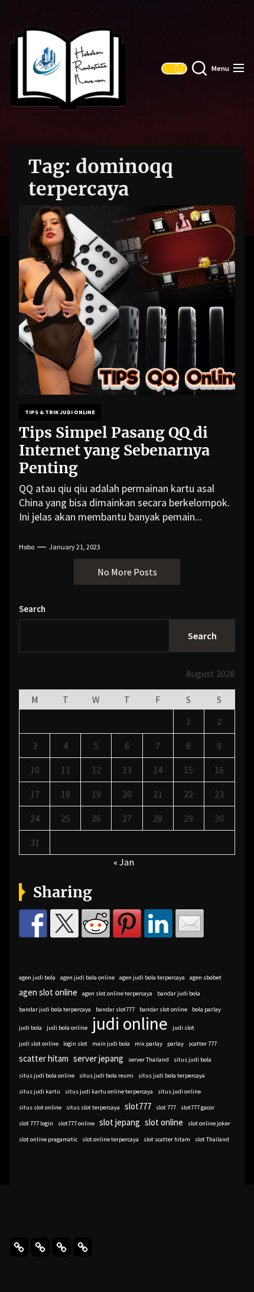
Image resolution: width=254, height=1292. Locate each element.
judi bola (30, 1027)
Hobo (26, 546)
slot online (164, 1122)
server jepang (98, 1058)
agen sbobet (206, 977)
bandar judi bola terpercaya (55, 1009)
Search (32, 608)
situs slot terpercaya (93, 1107)
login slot (75, 1043)
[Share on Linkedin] (158, 923)
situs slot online (40, 1107)
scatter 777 (202, 1043)
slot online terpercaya (110, 1139)
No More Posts (127, 572)
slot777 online (76, 1123)
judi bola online (67, 1027)
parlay (175, 1043)
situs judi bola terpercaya (171, 1075)
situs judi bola (192, 1059)
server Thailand (148, 1059)
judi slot (183, 1027)
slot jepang (119, 1122)
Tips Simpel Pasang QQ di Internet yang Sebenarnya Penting (114, 450)
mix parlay (148, 1043)
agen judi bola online (87, 977)
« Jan (123, 862)
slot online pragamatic (48, 1139)
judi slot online (38, 1043)
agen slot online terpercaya (117, 993)
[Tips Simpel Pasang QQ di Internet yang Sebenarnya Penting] (127, 300)
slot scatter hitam (167, 1139)
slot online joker (209, 1123)
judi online (130, 1024)
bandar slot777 (115, 1009)
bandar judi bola (178, 993)
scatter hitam (44, 1058)
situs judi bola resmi (106, 1075)
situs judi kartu (39, 1091)
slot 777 (166, 1107)
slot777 (138, 1106)
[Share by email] (189, 923)
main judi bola (111, 1043)
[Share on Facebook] (33, 923)
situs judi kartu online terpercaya (109, 1091)
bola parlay (206, 1009)
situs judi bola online (46, 1075)
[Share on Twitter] (64, 923)
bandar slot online (163, 1009)
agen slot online (48, 992)
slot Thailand (212, 1139)
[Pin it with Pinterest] (127, 923)
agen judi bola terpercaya (152, 977)
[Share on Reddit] (96, 923)
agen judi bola (37, 977)
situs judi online (179, 1091)
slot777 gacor (197, 1107)
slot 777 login (36, 1123)
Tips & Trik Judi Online (60, 412)
